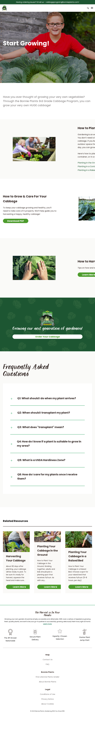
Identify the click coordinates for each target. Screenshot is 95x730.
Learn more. (47, 624)
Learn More (19, 586)
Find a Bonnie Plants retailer (47, 677)
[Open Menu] (92, 8)
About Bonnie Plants (47, 681)
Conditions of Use (47, 694)
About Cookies (47, 704)
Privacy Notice (47, 699)
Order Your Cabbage (47, 336)
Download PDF (15, 220)
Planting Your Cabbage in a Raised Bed (77, 556)
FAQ (47, 664)
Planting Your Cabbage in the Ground (47, 551)
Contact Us (47, 659)
